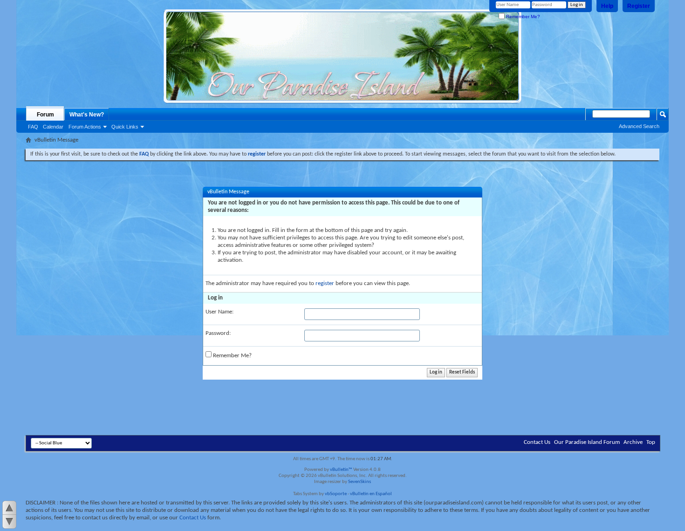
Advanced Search (639, 126)
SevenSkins (359, 481)
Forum (45, 114)
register (324, 283)
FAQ (33, 126)
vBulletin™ (341, 469)
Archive (633, 442)
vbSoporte (336, 494)
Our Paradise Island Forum (587, 442)
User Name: (219, 312)
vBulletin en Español (371, 494)
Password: (218, 333)
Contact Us (537, 442)
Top (650, 442)
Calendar (53, 126)
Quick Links (124, 126)
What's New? (86, 114)
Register (638, 6)
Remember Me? (522, 16)
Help (607, 6)
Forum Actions (84, 126)
